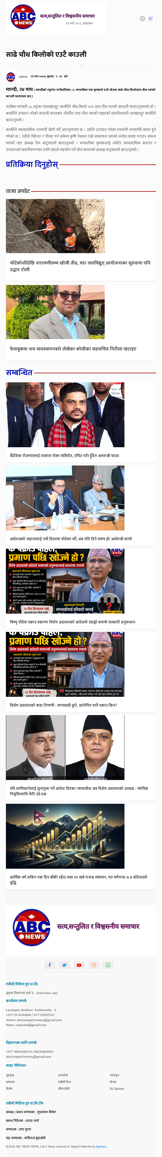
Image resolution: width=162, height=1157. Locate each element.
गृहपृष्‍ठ (10, 1075)
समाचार (10, 1082)
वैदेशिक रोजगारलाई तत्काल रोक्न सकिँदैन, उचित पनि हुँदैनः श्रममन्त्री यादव (64, 456)
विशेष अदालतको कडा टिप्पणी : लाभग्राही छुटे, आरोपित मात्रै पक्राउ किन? (63, 705)
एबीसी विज (64, 1082)
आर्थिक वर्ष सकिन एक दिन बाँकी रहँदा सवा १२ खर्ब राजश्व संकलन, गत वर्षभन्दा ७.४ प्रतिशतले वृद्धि (78, 880)
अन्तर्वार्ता (63, 1075)
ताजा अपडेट (18, 191)
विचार (113, 1082)
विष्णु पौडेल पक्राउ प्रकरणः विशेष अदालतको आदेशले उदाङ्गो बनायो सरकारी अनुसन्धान (72, 622)
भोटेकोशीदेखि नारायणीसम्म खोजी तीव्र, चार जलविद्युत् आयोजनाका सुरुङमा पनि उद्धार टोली (80, 266)
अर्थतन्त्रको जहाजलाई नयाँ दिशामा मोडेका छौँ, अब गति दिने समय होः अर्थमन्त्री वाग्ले (71, 539)
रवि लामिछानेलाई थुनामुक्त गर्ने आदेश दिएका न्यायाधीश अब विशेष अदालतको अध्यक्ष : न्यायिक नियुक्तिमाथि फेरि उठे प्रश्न (79, 791)
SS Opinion (117, 1089)
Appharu (101, 1146)
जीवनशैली (64, 1089)
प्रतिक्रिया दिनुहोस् (32, 164)
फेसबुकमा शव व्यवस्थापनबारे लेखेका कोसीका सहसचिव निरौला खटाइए (73, 349)
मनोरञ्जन (114, 1075)
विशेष (9, 1089)
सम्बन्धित (19, 372)
